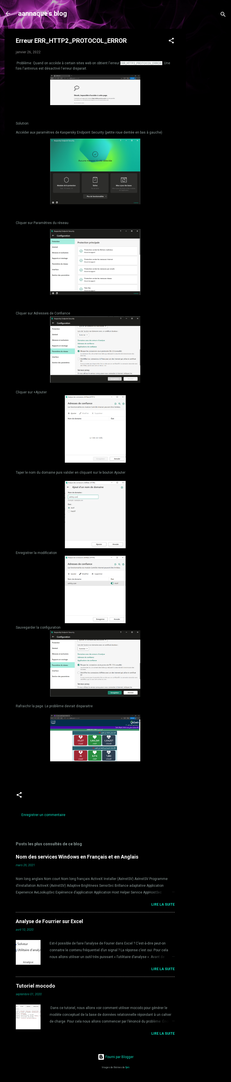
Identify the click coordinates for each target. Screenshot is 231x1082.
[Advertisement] (208, 113)
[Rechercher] (223, 15)
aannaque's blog (42, 13)
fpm (127, 1067)
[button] (171, 41)
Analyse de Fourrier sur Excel (49, 921)
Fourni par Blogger (119, 1057)
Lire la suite (163, 904)
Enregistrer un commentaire (43, 815)
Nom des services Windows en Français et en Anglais (77, 857)
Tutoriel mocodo (35, 986)
